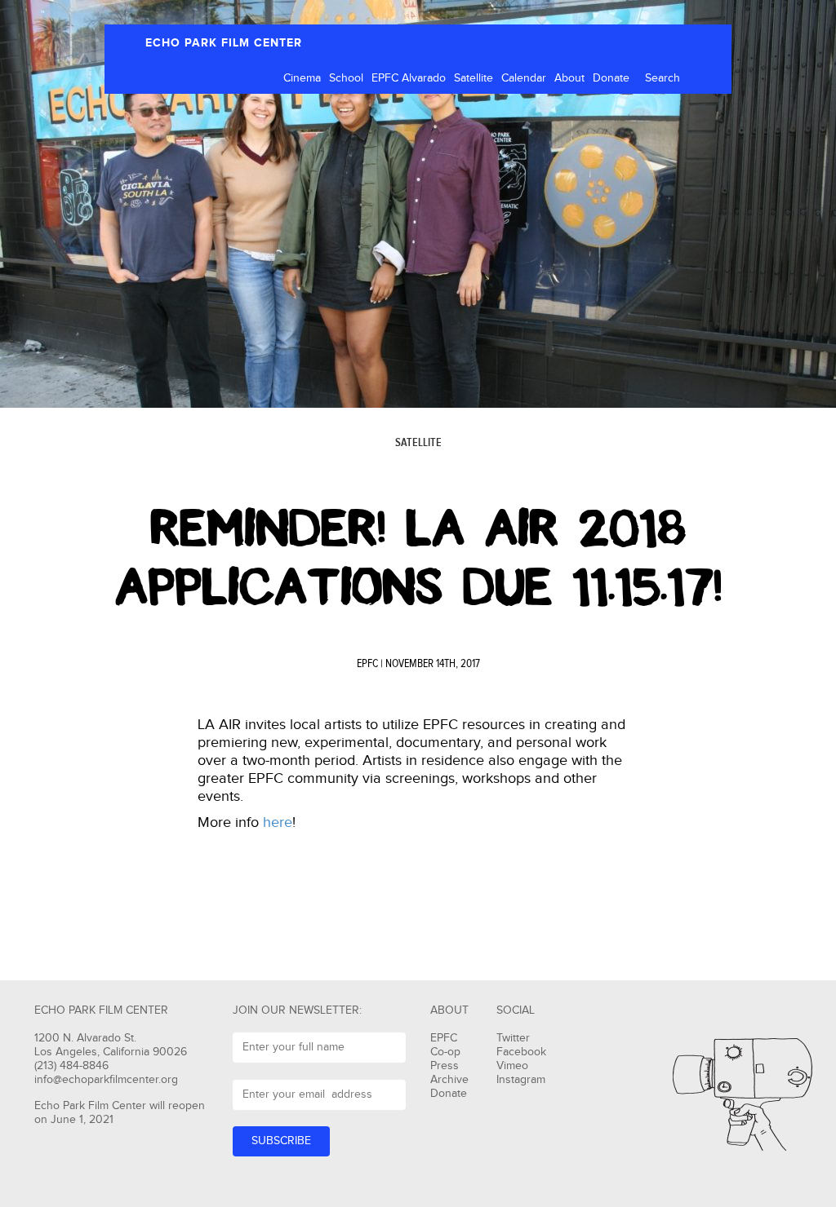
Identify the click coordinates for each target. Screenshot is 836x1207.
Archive (449, 1079)
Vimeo (512, 1065)
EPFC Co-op (445, 1045)
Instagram (520, 1079)
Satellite (473, 78)
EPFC (367, 663)
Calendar (523, 78)
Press (444, 1065)
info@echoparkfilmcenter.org (106, 1079)
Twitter (513, 1038)
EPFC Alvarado (408, 78)
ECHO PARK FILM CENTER (223, 43)
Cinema (302, 78)
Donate (611, 78)
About (569, 78)
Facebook (521, 1052)
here (277, 822)
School (346, 78)
